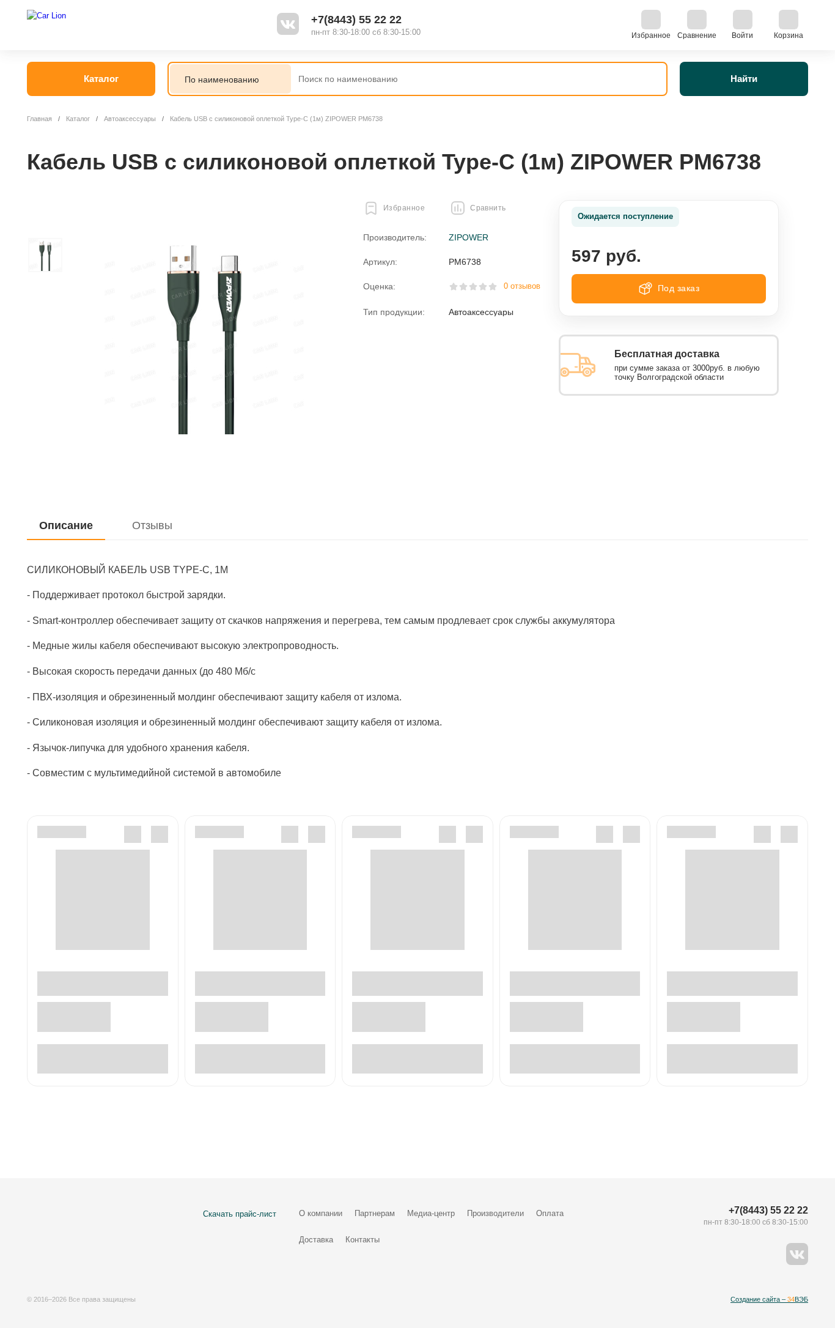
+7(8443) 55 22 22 (356, 19)
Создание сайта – (769, 1299)
